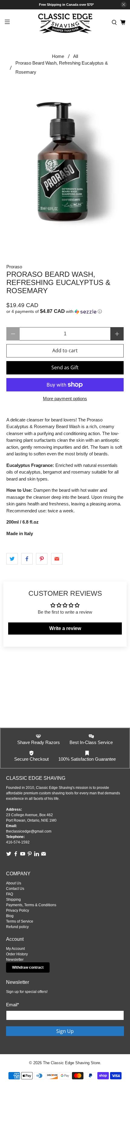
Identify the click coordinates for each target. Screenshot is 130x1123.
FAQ (9, 894)
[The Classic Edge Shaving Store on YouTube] (22, 855)
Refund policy (17, 927)
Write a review (65, 628)
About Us (13, 883)
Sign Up (65, 1031)
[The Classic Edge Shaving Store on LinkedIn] (36, 855)
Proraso (14, 266)
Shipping (13, 899)
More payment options (65, 398)
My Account (15, 949)
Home (58, 56)
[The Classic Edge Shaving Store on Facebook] (15, 855)
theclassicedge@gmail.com (28, 831)
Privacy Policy (17, 910)
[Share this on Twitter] (12, 559)
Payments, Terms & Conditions (31, 905)
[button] (65, 311)
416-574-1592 (18, 842)
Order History (17, 954)
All (75, 56)
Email (12, 1004)
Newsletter (15, 959)
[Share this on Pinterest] (41, 559)
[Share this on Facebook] (27, 559)
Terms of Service (19, 921)
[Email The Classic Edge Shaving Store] (43, 855)
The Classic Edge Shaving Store (71, 1063)
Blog (10, 916)
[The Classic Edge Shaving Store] (65, 22)
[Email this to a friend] (57, 559)
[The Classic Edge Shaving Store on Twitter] (8, 855)
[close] (124, 5)
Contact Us (15, 889)
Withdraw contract (28, 967)
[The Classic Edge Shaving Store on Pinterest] (29, 855)
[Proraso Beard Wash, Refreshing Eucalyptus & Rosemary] (65, 161)
